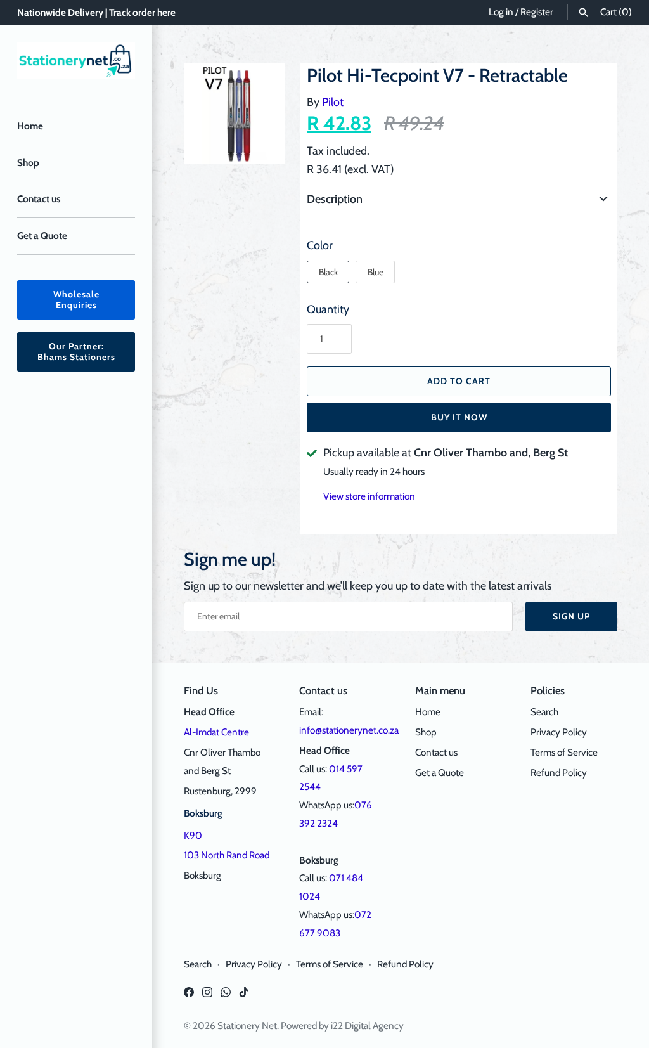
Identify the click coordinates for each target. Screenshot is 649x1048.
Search (544, 712)
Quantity (328, 309)
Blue (375, 272)
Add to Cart (459, 381)
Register (536, 12)
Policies (547, 690)
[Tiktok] (244, 996)
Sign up (571, 616)
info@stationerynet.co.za (349, 730)
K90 (193, 835)
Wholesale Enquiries (76, 299)
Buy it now (459, 417)
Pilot (333, 102)
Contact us (38, 199)
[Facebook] (189, 996)
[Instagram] (207, 996)
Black (328, 272)
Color (320, 245)
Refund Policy (558, 773)
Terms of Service (564, 752)
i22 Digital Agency (367, 1025)
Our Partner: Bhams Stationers (76, 351)
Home (30, 126)
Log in (501, 12)
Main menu (440, 690)
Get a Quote (42, 236)
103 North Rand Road (226, 855)
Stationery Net (247, 1025)
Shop (28, 163)
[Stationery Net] (76, 60)
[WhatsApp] (226, 996)
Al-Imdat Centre (216, 732)
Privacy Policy (558, 732)
